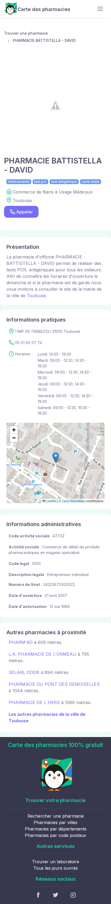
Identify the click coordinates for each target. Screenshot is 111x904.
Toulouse (36, 295)
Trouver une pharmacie (26, 33)
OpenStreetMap (73, 500)
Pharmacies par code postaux (55, 835)
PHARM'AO (21, 642)
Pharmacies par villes (55, 822)
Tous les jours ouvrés (55, 868)
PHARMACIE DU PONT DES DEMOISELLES (54, 684)
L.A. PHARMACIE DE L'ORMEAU (42, 654)
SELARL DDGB (24, 672)
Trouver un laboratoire (55, 861)
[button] (55, 457)
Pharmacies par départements (55, 829)
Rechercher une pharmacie (55, 816)
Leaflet (51, 500)
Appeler (24, 211)
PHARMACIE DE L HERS (34, 702)
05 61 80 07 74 (28, 342)
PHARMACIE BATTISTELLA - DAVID (44, 40)
